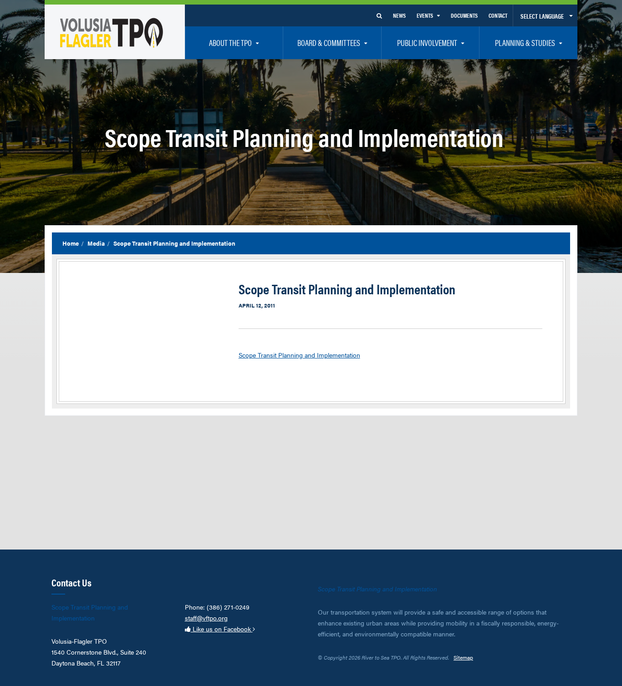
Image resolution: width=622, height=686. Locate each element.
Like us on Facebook (222, 628)
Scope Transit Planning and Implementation (299, 354)
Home (70, 243)
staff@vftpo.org (206, 617)
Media (96, 243)
